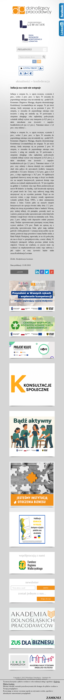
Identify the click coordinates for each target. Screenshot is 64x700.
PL (34, 61)
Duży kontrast (31, 73)
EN (39, 61)
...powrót (19, 272)
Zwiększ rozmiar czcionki (26, 73)
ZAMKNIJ (53, 697)
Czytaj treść (30, 68)
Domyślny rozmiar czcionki (21, 73)
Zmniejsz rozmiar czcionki (41, 68)
